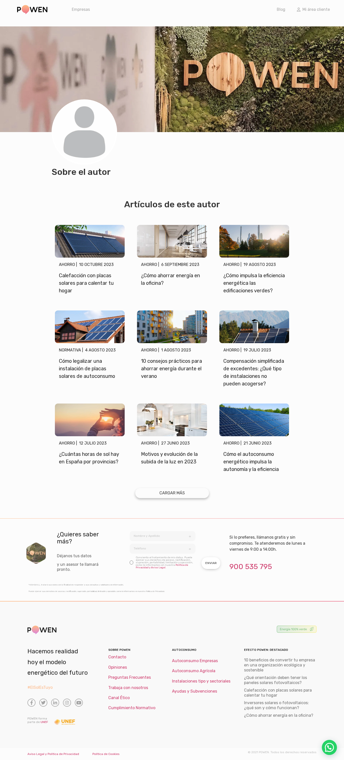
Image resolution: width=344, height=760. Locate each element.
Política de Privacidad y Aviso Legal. (162, 566)
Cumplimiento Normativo (131, 707)
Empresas (81, 9)
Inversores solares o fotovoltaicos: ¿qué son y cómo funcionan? (276, 705)
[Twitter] (43, 703)
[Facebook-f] (31, 703)
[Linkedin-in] (55, 703)
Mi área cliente (315, 9)
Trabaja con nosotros (128, 687)
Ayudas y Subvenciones (194, 691)
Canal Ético (119, 697)
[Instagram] (67, 703)
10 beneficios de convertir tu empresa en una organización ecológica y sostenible (279, 665)
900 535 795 (250, 566)
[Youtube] (79, 703)
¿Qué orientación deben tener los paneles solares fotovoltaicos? (275, 680)
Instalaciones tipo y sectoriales (201, 681)
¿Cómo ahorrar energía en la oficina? (278, 715)
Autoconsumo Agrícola (193, 670)
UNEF (44, 722)
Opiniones (117, 667)
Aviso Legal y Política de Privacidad (53, 754)
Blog (281, 9)
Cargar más (172, 493)
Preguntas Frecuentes (129, 677)
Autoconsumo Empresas (195, 660)
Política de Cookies (106, 754)
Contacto (117, 657)
